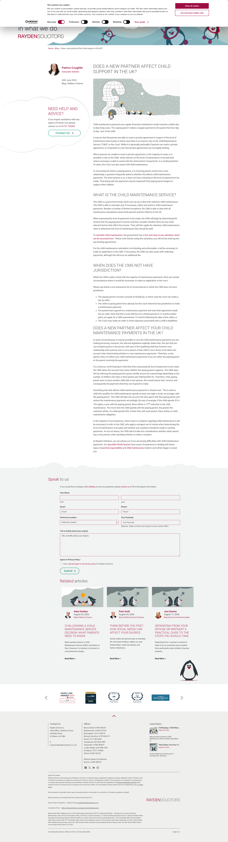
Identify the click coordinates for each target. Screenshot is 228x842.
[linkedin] (93, 768)
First (62, 502)
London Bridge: (90, 748)
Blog (57, 48)
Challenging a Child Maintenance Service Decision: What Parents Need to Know (169, 728)
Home (50, 48)
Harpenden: (88, 745)
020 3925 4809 (99, 742)
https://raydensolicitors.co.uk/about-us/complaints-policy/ (80, 808)
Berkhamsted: (89, 731)
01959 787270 (95, 753)
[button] (114, 716)
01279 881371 (104, 736)
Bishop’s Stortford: (91, 736)
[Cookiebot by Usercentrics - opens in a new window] (31, 22)
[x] (89, 768)
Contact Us (63, 133)
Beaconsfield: (89, 728)
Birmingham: (89, 733)
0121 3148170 (99, 733)
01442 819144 (100, 731)
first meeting (90, 487)
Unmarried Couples (183, 617)
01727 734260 (68, 126)
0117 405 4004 (95, 739)
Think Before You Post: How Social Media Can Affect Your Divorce (169, 745)
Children (81, 617)
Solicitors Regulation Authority (127, 782)
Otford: (86, 753)
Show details (139, 22)
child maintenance (135, 448)
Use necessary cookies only (192, 13)
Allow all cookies (192, 6)
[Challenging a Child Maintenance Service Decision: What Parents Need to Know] (153, 730)
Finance (89, 617)
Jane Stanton (170, 611)
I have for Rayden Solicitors (88, 564)
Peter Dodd (124, 611)
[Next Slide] (181, 697)
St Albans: (88, 750)
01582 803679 (98, 745)
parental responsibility (111, 448)
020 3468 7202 (102, 748)
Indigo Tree (176, 832)
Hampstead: (88, 742)
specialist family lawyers (119, 444)
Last (123, 502)
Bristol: (87, 739)
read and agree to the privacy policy (82, 564)
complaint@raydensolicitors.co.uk (87, 803)
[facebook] (85, 768)
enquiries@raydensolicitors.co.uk (63, 745)
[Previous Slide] (46, 697)
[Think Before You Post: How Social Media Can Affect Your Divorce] (153, 747)
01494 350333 (100, 728)
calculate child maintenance (109, 235)
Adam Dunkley (81, 611)
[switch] (84, 22)
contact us (125, 487)
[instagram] (98, 768)
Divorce (134, 617)
